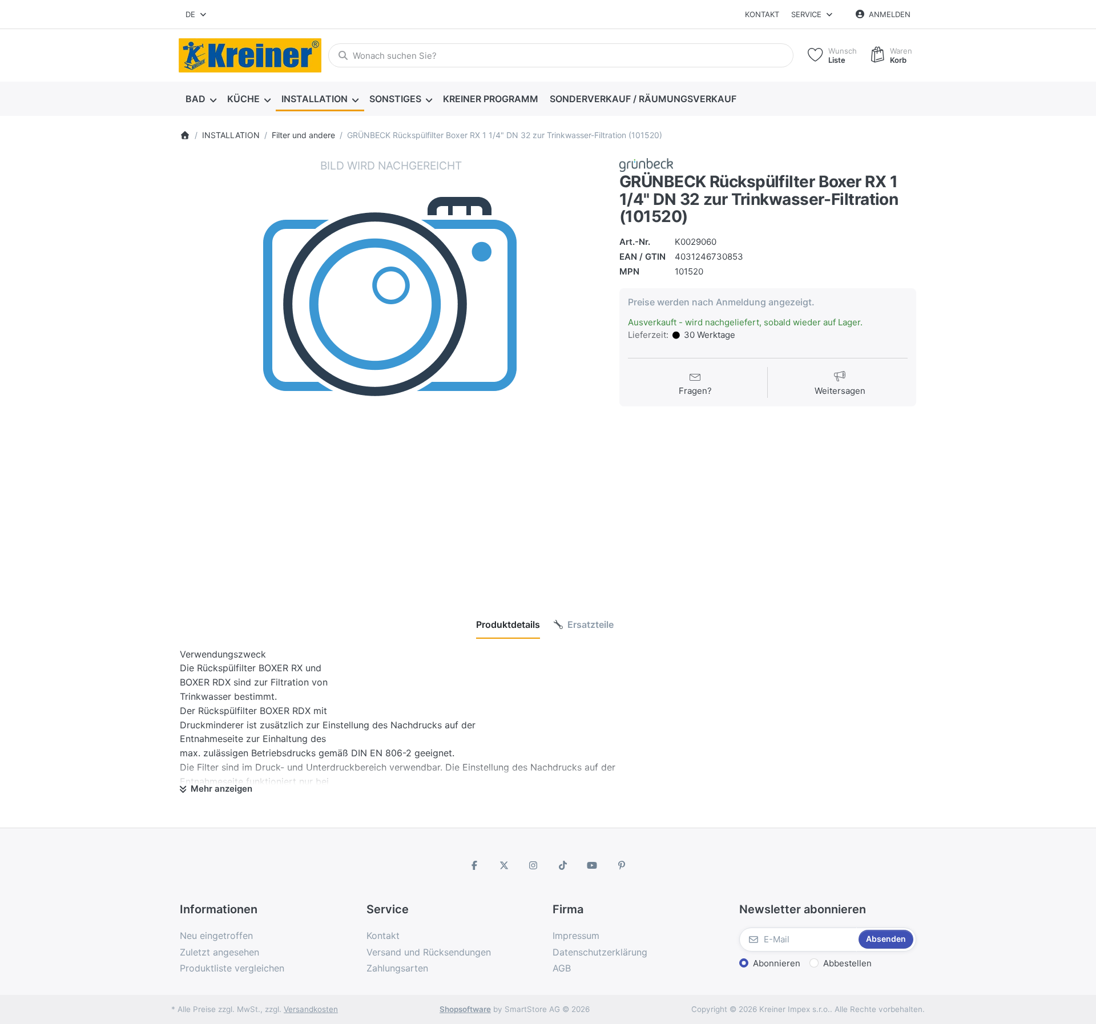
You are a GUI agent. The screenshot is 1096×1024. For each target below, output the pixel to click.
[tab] (508, 624)
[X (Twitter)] (504, 865)
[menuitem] (200, 99)
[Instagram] (533, 865)
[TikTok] (562, 865)
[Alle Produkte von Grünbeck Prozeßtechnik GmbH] (646, 164)
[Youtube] (592, 865)
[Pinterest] (621, 865)
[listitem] (391, 369)
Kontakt (762, 14)
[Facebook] (474, 865)
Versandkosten (311, 1009)
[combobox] (196, 14)
